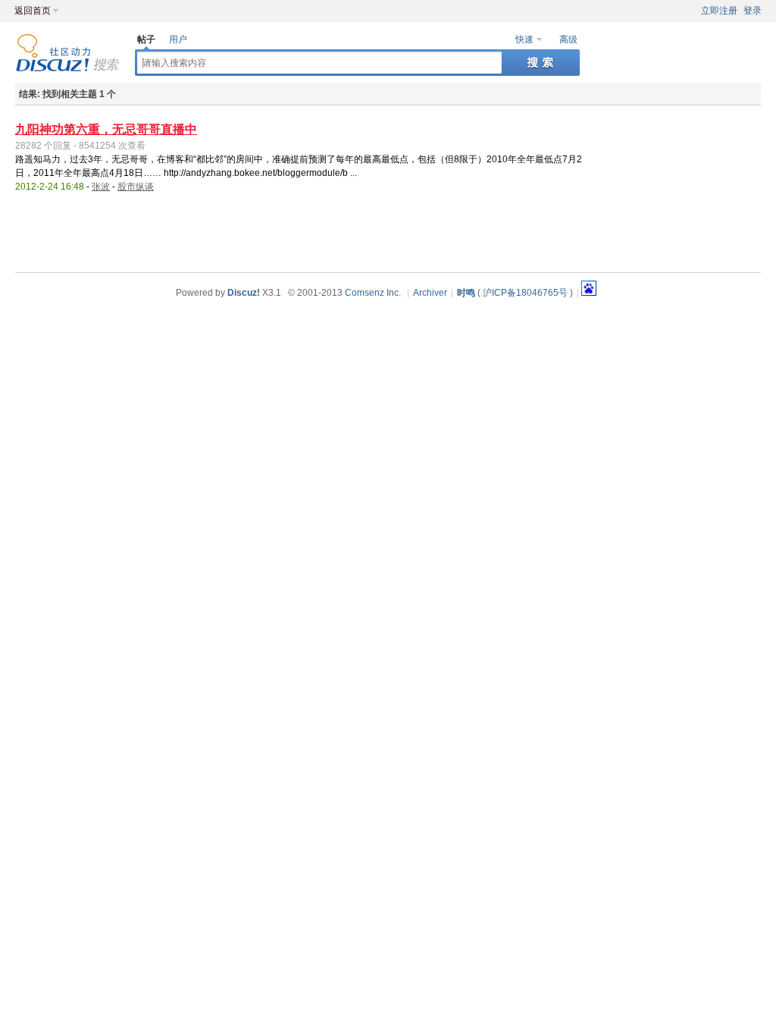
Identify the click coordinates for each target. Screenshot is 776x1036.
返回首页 (32, 10)
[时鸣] (67, 69)
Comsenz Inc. (373, 292)
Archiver (430, 292)
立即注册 (719, 10)
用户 (178, 39)
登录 (752, 10)
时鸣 (466, 292)
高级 (568, 39)
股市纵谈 (135, 186)
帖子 (146, 39)
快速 (524, 39)
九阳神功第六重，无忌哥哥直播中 (106, 129)
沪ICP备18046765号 (525, 292)
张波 (101, 186)
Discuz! (243, 292)
